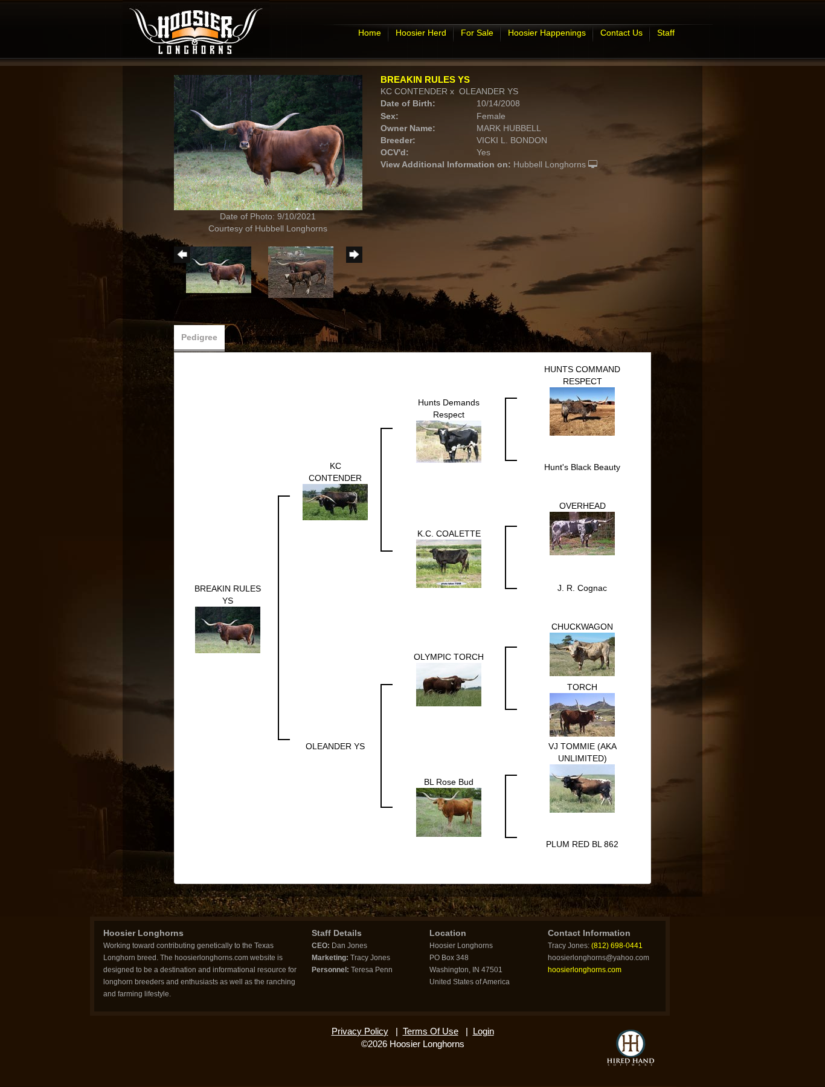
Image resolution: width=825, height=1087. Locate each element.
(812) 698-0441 (617, 945)
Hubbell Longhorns (549, 164)
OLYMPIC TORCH (449, 657)
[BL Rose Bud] (448, 811)
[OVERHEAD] (582, 532)
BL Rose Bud (448, 782)
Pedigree (199, 337)
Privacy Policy (360, 1031)
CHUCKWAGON (582, 626)
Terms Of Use (430, 1031)
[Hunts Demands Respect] (448, 440)
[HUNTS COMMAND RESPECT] (582, 410)
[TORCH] (582, 713)
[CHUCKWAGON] (582, 653)
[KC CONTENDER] (335, 501)
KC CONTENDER (414, 91)
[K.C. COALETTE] (448, 562)
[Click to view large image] (268, 142)
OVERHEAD (582, 506)
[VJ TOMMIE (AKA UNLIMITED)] (582, 787)
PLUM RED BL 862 (582, 844)
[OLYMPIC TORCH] (448, 683)
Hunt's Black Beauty (582, 467)
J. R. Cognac (582, 588)
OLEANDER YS (488, 91)
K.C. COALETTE (449, 533)
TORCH (582, 687)
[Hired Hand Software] (630, 1048)
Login (483, 1031)
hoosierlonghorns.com (584, 970)
